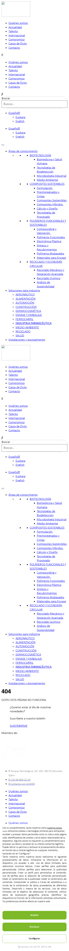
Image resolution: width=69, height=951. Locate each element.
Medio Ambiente (47, 180)
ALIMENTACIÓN (25, 299)
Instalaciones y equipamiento (26, 340)
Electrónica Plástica (49, 241)
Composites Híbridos (50, 204)
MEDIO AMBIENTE (27, 327)
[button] (34, 55)
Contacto (14, 48)
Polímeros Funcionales (51, 237)
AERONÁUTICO (25, 294)
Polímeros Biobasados (50, 253)
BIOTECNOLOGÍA (40, 155)
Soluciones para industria (24, 290)
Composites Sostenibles (52, 200)
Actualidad (15, 27)
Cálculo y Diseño (47, 208)
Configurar (34, 938)
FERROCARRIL (24, 319)
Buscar (6, 98)
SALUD (20, 335)
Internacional (16, 35)
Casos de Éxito (17, 43)
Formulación (45, 188)
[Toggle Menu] (2, 144)
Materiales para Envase (51, 258)
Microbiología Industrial (51, 176)
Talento (13, 31)
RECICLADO (23, 331)
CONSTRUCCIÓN (26, 307)
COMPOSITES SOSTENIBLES (47, 184)
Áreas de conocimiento (23, 151)
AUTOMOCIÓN (25, 303)
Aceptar (34, 915)
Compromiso (16, 39)
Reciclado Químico (48, 278)
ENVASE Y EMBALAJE (29, 315)
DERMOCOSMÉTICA (28, 311)
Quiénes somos (18, 23)
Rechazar (34, 927)
